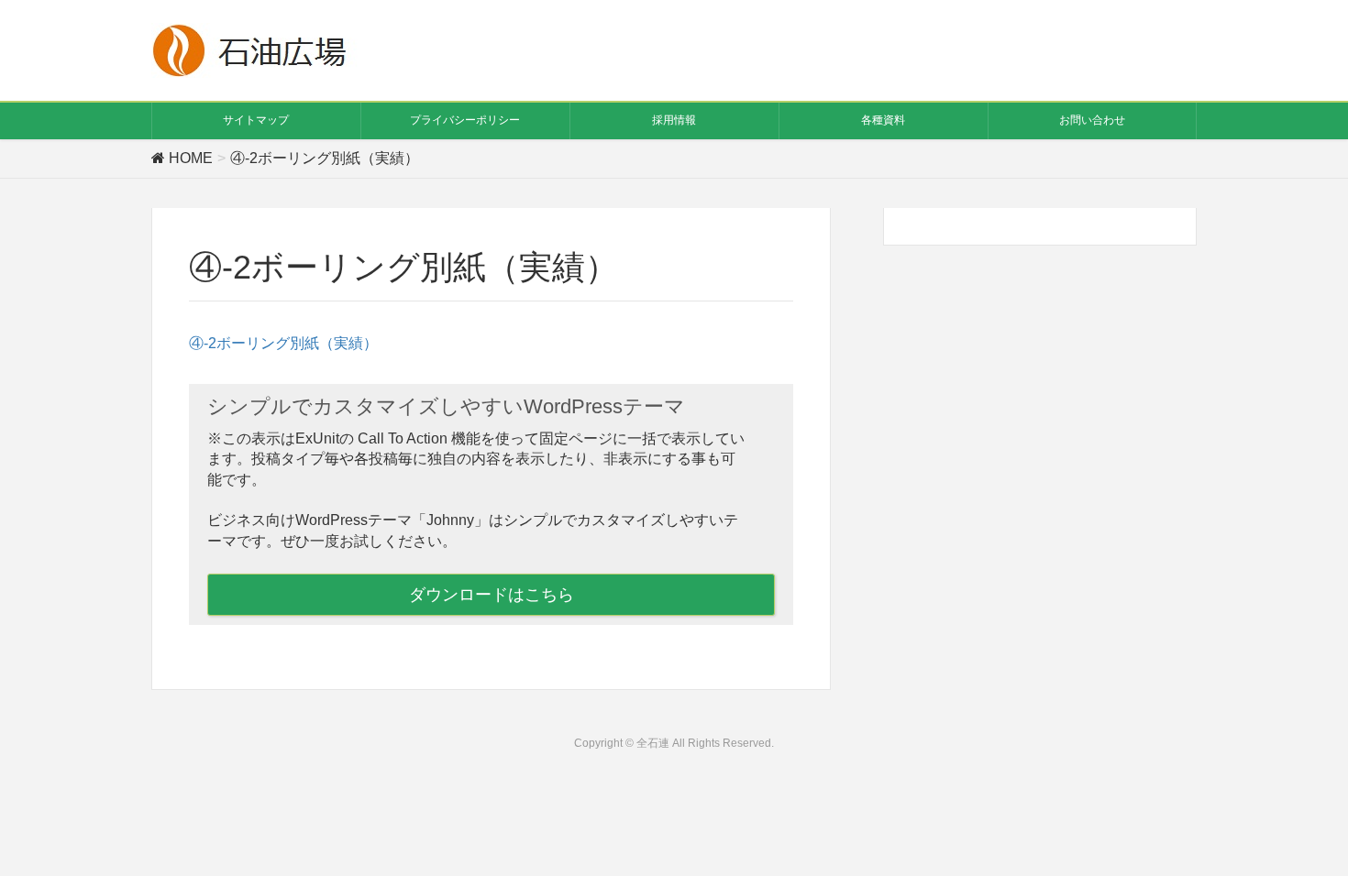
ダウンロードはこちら (491, 595)
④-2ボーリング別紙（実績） (283, 343)
